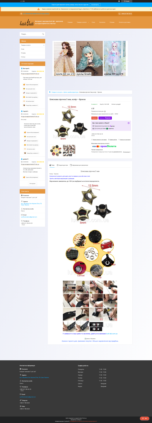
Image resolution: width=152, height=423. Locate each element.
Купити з (102, 118)
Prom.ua (84, 418)
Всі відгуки (32, 183)
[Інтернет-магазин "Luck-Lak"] (27, 22)
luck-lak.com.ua (111, 334)
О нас (93, 22)
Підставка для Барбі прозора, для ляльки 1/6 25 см (32, 78)
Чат (146, 418)
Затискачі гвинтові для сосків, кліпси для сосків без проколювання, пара (32, 125)
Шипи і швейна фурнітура (71, 92)
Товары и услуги (82, 22)
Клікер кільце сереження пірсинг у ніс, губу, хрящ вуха (32, 169)
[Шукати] (43, 34)
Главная (70, 22)
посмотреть (95, 5)
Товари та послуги (57, 92)
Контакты (102, 22)
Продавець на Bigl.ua (76, 419)
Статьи (23, 57)
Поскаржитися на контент (76, 421)
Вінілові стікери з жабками (30, 172)
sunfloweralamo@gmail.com (29, 217)
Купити (94, 118)
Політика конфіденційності (90, 421)
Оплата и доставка (124, 22)
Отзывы (112, 22)
